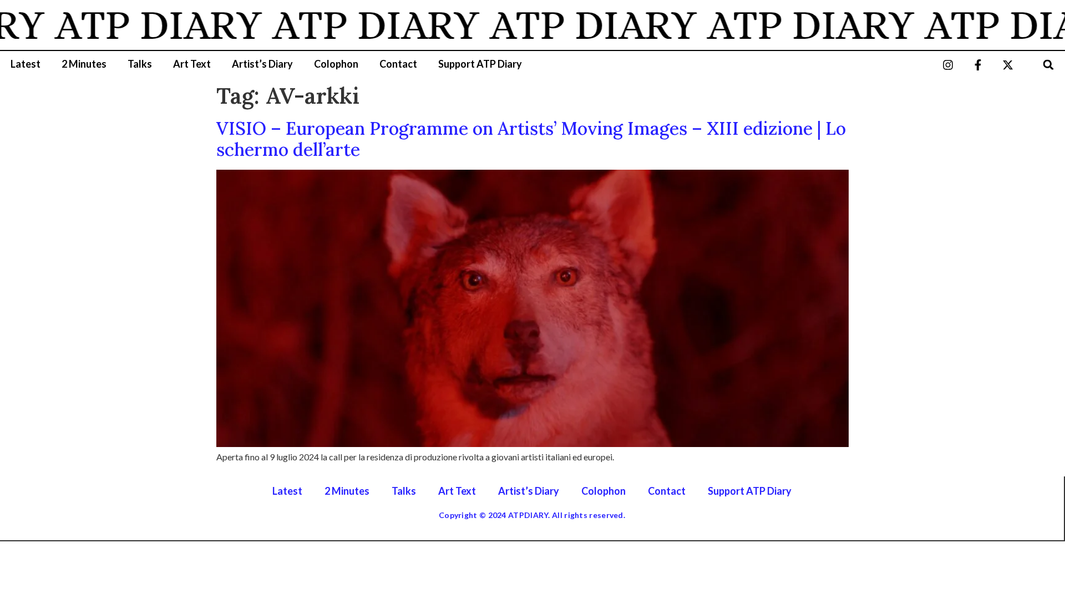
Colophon (336, 64)
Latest (25, 64)
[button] (1048, 64)
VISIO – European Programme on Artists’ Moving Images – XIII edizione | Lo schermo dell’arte (531, 139)
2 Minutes (84, 64)
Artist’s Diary (262, 64)
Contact (398, 64)
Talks (140, 64)
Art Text (192, 64)
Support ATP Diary (480, 64)
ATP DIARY (145, 25)
